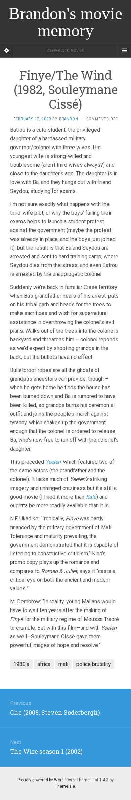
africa (43, 664)
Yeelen (53, 462)
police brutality (93, 664)
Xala (91, 497)
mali (63, 664)
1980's (21, 664)
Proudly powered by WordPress (46, 779)
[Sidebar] (6, 50)
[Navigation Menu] (124, 50)
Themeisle (65, 786)
